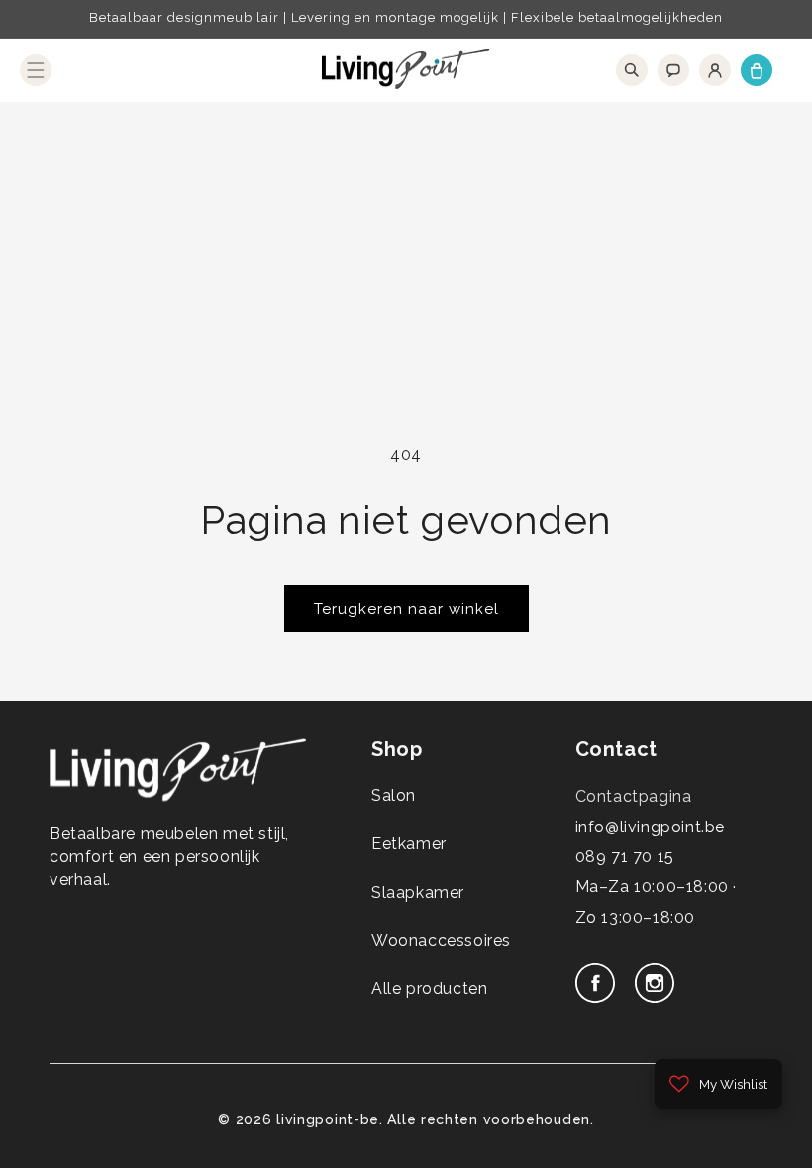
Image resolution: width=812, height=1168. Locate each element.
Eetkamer (409, 843)
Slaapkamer (417, 892)
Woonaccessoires (441, 940)
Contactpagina (633, 796)
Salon (393, 795)
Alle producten (429, 988)
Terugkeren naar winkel (406, 609)
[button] (35, 70)
